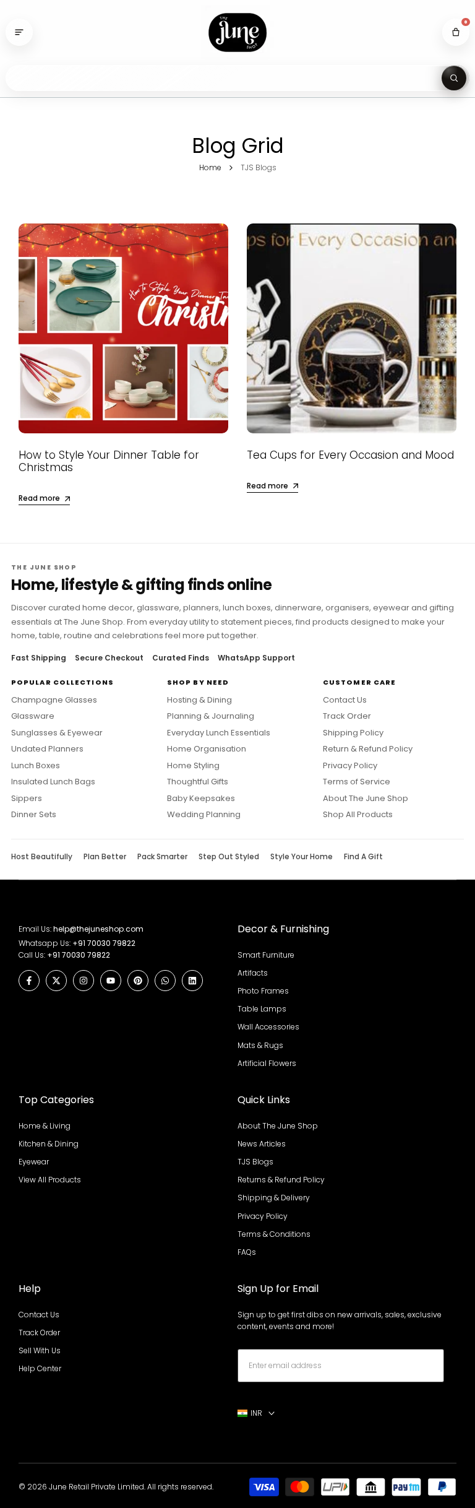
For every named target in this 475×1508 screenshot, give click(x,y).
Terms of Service (356, 781)
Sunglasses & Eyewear (57, 733)
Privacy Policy (350, 765)
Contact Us (345, 700)
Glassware (32, 716)
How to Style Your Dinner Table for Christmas (109, 461)
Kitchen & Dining (49, 1143)
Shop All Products (358, 814)
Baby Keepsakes (201, 798)
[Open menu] (19, 32)
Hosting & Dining (199, 700)
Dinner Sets (33, 814)
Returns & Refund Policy (281, 1179)
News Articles (262, 1143)
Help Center (40, 1368)
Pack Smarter (162, 856)
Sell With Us (40, 1350)
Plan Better (104, 856)
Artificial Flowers (267, 1063)
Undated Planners (47, 749)
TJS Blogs (255, 1161)
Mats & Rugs (260, 1045)
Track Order (347, 716)
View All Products (50, 1179)
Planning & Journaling (210, 716)
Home (210, 167)
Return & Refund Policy (368, 749)
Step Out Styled (229, 856)
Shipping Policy (353, 733)
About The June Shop (365, 798)
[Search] (454, 78)
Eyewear (34, 1161)
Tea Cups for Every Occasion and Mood (350, 455)
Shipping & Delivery (274, 1197)
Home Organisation (206, 749)
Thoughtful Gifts (197, 781)
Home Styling (193, 765)
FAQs (247, 1252)
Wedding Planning (204, 814)
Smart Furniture (266, 955)
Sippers (26, 798)
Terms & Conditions (274, 1234)
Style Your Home (301, 856)
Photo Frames (263, 991)
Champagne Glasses (54, 700)
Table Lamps (262, 1008)
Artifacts (253, 973)
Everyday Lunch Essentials (218, 733)
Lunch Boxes (35, 765)
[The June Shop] (237, 32)
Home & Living (45, 1125)
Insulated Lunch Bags (53, 781)
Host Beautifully (41, 856)
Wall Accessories (268, 1026)
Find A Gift (363, 856)
